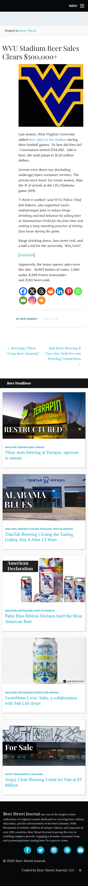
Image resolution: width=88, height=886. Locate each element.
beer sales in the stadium (48, 139)
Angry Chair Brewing (17, 774)
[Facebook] (23, 291)
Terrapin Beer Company (31, 447)
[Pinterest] (69, 291)
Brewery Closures (28, 529)
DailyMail (27, 255)
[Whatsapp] (78, 291)
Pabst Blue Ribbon (44, 610)
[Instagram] (32, 300)
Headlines (11, 447)
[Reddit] (50, 291)
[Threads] (41, 291)
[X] (32, 291)
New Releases (25, 610)
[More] (41, 300)
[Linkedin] (60, 291)
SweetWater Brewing (46, 692)
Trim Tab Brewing (63, 529)
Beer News (28, 30)
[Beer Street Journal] (44, 6)
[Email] (23, 300)
